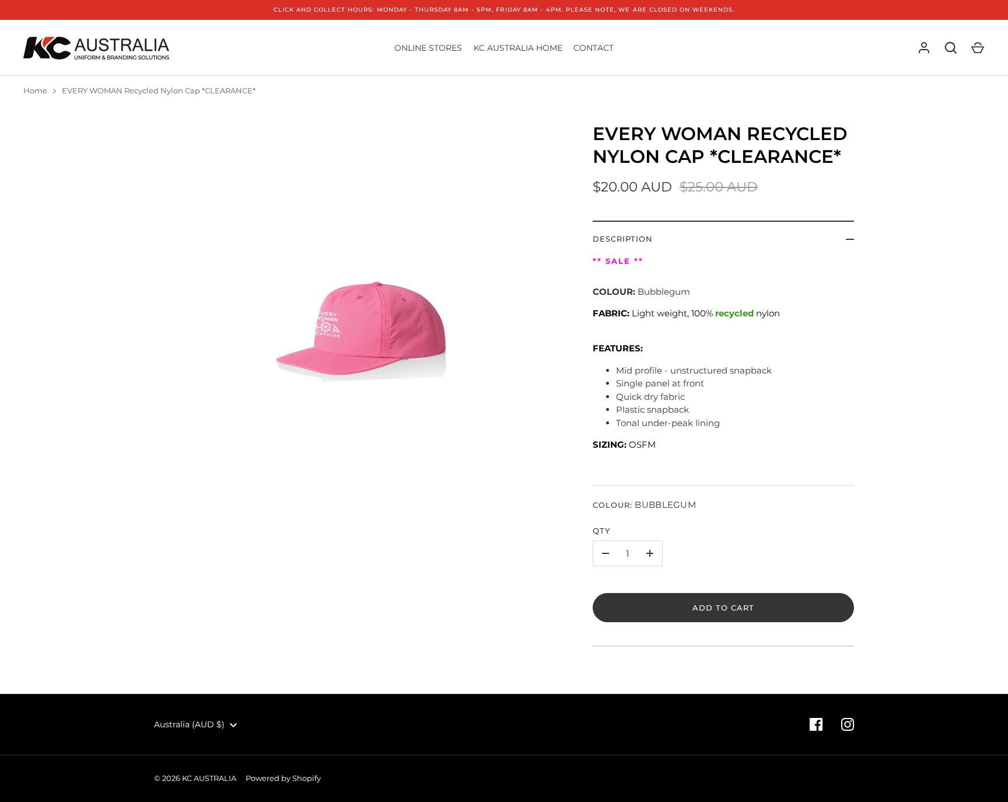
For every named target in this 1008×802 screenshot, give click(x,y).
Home (35, 90)
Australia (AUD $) (189, 724)
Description (623, 238)
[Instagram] (847, 724)
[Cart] (978, 48)
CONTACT (593, 48)
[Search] (951, 48)
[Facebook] (816, 724)
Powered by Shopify (283, 778)
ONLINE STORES (428, 48)
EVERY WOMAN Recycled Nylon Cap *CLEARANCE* (159, 90)
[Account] (924, 48)
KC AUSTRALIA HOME (518, 48)
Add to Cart (723, 607)
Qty (601, 530)
